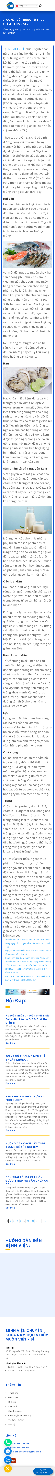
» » (44, 1221)
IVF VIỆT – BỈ (16, 49)
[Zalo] (8, 1460)
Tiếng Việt (22, 6)
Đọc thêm (11, 1042)
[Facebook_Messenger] (8, 1451)
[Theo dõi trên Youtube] (13, 1460)
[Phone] (8, 1442)
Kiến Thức (40, 29)
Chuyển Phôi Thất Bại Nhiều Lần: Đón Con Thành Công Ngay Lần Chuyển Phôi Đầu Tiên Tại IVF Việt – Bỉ (28, 943)
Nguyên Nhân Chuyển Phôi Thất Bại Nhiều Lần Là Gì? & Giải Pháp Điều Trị (27, 1019)
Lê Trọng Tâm (12, 29)
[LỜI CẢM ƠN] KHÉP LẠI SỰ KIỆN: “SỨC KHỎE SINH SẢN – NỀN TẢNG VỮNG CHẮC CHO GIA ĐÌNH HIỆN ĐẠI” (26, 969)
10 (28, 1221)
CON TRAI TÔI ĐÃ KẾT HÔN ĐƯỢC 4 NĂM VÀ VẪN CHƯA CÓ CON (27, 1181)
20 (33, 1221)
